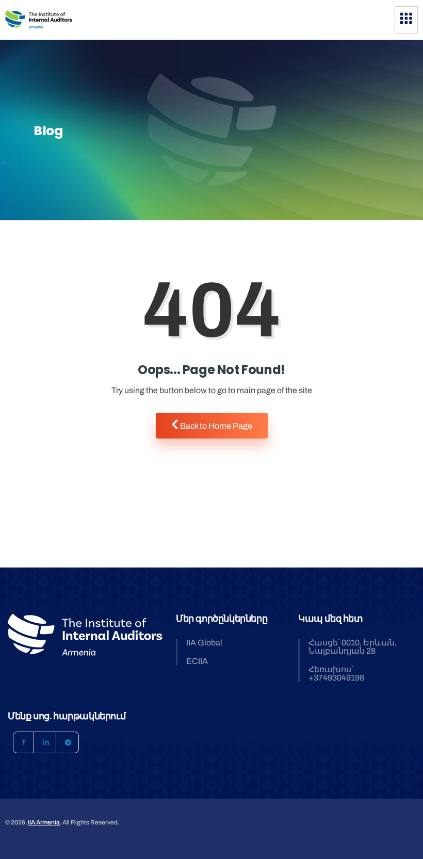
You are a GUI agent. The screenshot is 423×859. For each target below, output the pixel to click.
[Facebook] (23, 742)
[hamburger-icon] (406, 20)
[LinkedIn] (46, 742)
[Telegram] (68, 742)
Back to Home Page (215, 426)
